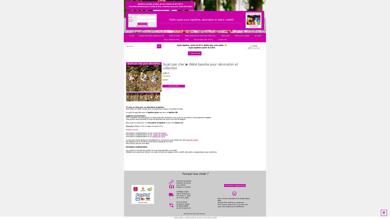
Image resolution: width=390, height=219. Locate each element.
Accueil (131, 35)
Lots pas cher (222, 39)
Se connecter (142, 24)
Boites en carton (174, 35)
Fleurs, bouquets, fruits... (172, 39)
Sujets (187, 39)
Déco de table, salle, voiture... (203, 39)
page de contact (192, 140)
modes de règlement (160, 135)
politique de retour (158, 136)
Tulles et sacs (225, 35)
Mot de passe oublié (142, 26)
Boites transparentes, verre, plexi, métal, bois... (200, 35)
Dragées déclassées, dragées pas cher (151, 35)
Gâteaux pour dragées (242, 35)
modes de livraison (159, 133)
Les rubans (257, 35)
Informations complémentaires (235, 185)
